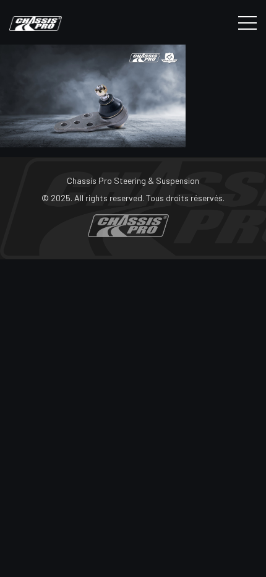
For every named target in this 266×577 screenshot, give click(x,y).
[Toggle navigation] (247, 22)
